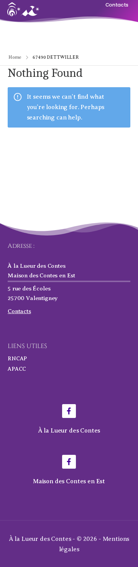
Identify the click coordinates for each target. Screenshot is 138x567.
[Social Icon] (69, 411)
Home (15, 57)
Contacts (19, 311)
